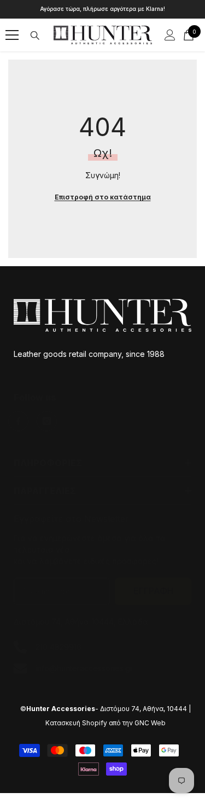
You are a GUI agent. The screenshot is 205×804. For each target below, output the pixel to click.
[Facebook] (18, 421)
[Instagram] (47, 421)
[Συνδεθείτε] (170, 35)
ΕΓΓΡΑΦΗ (153, 590)
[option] (102, 9)
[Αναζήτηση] (35, 35)
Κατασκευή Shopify (76, 723)
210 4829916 (58, 647)
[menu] (12, 35)
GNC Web (150, 723)
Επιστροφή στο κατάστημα (103, 197)
